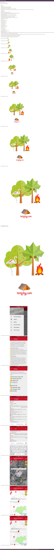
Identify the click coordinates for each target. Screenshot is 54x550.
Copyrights (20, 549)
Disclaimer (28, 549)
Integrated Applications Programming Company (13, 549)
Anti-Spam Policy (37, 549)
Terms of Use (24, 549)
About (22, 549)
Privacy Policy (33, 549)
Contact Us (30, 549)
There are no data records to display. (4, 3)
